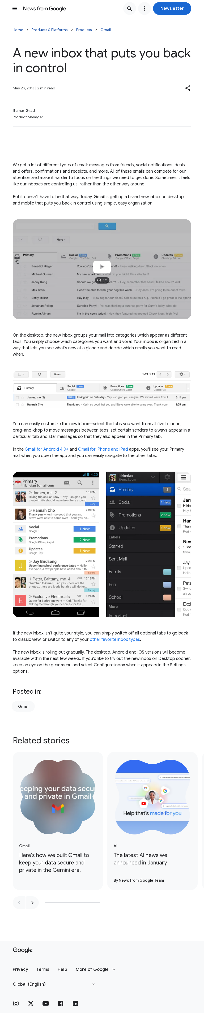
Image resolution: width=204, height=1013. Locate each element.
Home (18, 29)
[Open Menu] (14, 8)
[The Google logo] (23, 950)
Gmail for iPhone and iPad (103, 449)
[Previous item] (19, 902)
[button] (172, 8)
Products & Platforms (50, 29)
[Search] (129, 8)
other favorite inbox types (115, 639)
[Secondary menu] (144, 8)
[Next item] (32, 902)
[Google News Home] (44, 8)
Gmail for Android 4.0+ (47, 449)
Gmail (105, 29)
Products (84, 29)
